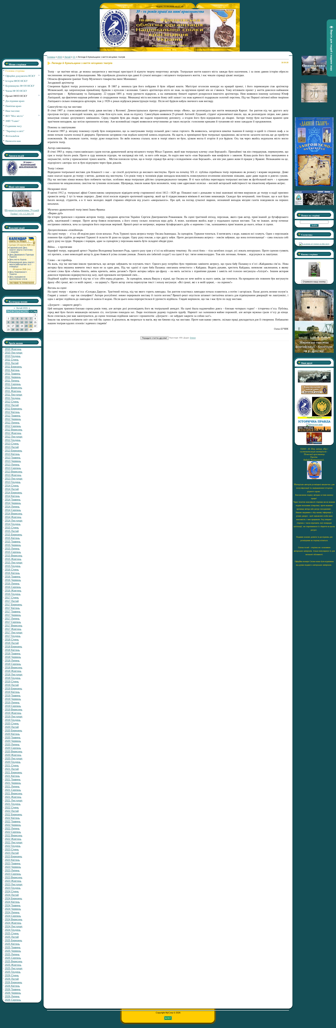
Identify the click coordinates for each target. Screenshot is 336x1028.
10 (13, 322)
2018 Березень (13, 646)
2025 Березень (13, 940)
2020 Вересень (13, 751)
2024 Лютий (12, 894)
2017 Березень (13, 604)
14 (31, 322)
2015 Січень (12, 527)
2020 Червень (13, 741)
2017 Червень (13, 615)
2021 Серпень (13, 790)
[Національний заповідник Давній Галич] (314, 393)
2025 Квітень (12, 943)
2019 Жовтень (13, 713)
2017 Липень (12, 618)
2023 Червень (13, 867)
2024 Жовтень (13, 922)
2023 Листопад (13, 884)
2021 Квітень (12, 776)
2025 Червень (13, 950)
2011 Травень (12, 373)
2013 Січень (12, 443)
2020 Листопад (13, 758)
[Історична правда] (314, 422)
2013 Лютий (12, 447)
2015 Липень (12, 548)
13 (26, 322)
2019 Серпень (13, 706)
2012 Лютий (12, 405)
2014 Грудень (13, 524)
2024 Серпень (13, 915)
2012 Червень (13, 419)
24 (13, 329)
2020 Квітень (12, 734)
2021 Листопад (13, 800)
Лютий (67, 57)
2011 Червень (13, 377)
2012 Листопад (13, 436)
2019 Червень (13, 699)
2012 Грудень (13, 440)
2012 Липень (12, 422)
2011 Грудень (12, 398)
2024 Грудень (13, 929)
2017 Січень (12, 597)
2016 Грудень (13, 594)
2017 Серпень (13, 622)
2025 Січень (12, 933)
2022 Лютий (12, 811)
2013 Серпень (13, 468)
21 (31, 326)
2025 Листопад (13, 968)
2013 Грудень (13, 482)
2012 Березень (13, 408)
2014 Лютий (12, 489)
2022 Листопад (13, 842)
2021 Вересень (13, 793)
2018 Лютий (12, 643)
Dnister (193, 338)
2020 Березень (13, 730)
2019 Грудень (13, 720)
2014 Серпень (13, 510)
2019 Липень (12, 702)
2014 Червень (13, 503)
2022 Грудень (13, 846)
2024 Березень (13, 898)
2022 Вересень (13, 835)
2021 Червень (13, 783)
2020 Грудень (13, 762)
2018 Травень (13, 653)
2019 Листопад (13, 716)
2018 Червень (13, 657)
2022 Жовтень (13, 839)
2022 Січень (12, 807)
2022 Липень (12, 828)
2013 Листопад (13, 478)
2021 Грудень (13, 804)
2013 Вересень (13, 471)
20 (26, 326)
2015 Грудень (13, 566)
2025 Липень (12, 954)
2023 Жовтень (13, 881)
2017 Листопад (13, 632)
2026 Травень (13, 989)
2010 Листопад (13, 352)
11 (17, 322)
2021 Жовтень (13, 797)
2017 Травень (13, 611)
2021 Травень (13, 779)
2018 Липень (12, 660)
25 (17, 329)
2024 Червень (13, 908)
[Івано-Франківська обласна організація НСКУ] (314, 275)
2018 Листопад (13, 674)
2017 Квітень (12, 608)
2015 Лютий (12, 531)
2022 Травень (13, 821)
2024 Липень (12, 912)
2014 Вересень (13, 513)
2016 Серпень (13, 587)
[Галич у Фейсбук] (314, 382)
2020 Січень (12, 723)
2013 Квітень (12, 454)
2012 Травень (13, 415)
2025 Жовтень (13, 964)
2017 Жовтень (13, 629)
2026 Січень (12, 975)
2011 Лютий (11, 363)
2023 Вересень (13, 877)
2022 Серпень (13, 832)
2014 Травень (13, 499)
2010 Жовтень (13, 349)
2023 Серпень (13, 874)
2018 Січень (12, 639)
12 (22, 322)
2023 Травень (13, 863)
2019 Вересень (13, 709)
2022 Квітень (12, 818)
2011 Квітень (12, 370)
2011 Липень (12, 380)
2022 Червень (13, 825)
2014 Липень (12, 506)
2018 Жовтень (13, 671)
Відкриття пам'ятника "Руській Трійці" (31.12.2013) (22, 211)
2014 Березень (13, 492)
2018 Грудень (13, 678)
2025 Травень (13, 947)
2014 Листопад (13, 520)
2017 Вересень (13, 625)
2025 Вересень (13, 961)
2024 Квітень (12, 901)
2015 (59, 57)
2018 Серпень (13, 664)
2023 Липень (12, 870)
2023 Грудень (13, 888)
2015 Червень (13, 545)
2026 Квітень (12, 985)
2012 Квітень (12, 412)
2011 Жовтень (13, 391)
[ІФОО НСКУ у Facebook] (314, 204)
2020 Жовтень (13, 755)
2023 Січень (12, 849)
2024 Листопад (13, 926)
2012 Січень (12, 401)
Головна (167, 50)
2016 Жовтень (13, 590)
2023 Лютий (12, 853)
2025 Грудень (13, 971)
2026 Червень (13, 992)
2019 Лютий (12, 685)
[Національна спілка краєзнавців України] (304, 415)
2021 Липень (12, 786)
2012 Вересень (13, 429)
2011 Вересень (13, 387)
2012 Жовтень (13, 433)
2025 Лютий (12, 936)
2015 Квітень (12, 538)
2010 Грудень (13, 356)
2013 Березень (13, 450)
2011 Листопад (13, 394)
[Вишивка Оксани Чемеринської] (314, 443)
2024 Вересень (13, 919)
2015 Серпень (13, 552)
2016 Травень (13, 576)
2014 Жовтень (13, 517)
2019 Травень (13, 695)
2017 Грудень (13, 636)
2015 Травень (13, 541)
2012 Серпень (13, 426)
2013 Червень (13, 461)
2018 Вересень (13, 667)
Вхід (174, 50)
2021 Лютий (12, 769)
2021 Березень (13, 772)
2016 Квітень (12, 573)
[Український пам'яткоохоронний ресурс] (314, 424)
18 (17, 326)
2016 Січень (12, 569)
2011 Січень (12, 359)
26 (22, 329)
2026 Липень (12, 996)
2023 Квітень (12, 860)
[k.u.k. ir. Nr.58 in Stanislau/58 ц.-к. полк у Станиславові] (322, 415)
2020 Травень (13, 737)
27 (26, 329)
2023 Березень (13, 856)
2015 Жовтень (13, 559)
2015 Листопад (13, 562)
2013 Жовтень (13, 475)
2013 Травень (13, 457)
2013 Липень (12, 464)
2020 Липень (12, 744)
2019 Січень (12, 681)
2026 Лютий (12, 978)
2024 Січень (12, 891)
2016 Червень (13, 580)
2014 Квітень (12, 496)
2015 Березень (13, 534)
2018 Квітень (12, 650)
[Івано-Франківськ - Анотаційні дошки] (314, 431)
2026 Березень (13, 982)
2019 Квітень (12, 692)
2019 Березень (13, 688)
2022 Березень (13, 814)
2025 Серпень (13, 957)
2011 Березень (13, 366)
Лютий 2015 (22, 308)
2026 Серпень (13, 999)
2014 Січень (12, 485)
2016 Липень (12, 583)
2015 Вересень (13, 555)
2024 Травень (13, 905)
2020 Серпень (13, 748)
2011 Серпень (13, 384)
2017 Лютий (12, 601)
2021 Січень (12, 765)
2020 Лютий (12, 727)
